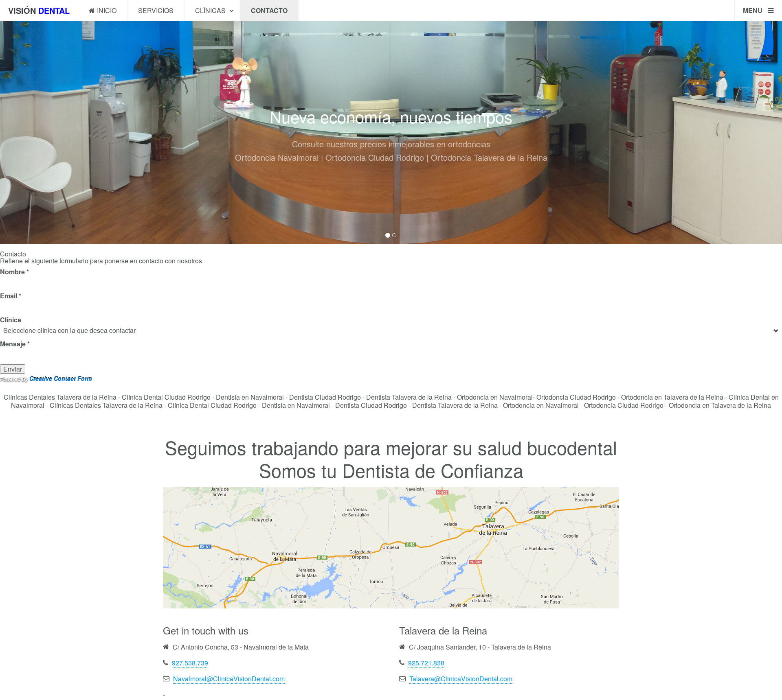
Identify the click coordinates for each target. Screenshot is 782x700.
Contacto (269, 10)
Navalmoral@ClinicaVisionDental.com (229, 678)
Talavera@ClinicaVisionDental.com (460, 678)
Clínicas (211, 10)
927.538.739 (190, 662)
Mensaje (15, 343)
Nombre (14, 271)
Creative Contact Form (60, 378)
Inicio (106, 10)
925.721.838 (426, 662)
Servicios (156, 10)
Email (10, 295)
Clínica (10, 319)
